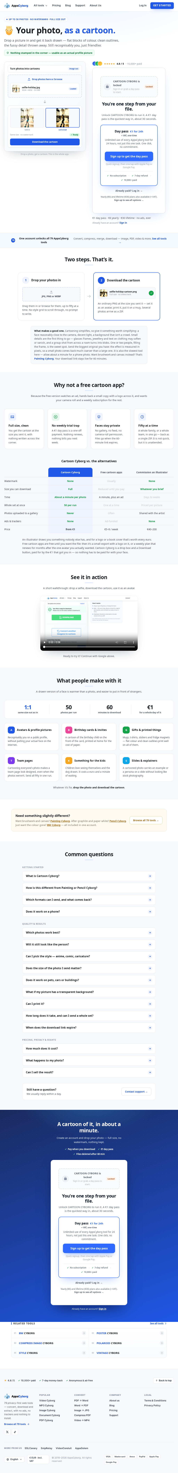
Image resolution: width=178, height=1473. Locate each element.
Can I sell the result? (88, 1072)
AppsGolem (81, 1448)
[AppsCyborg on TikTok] (15, 1432)
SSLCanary (31, 1448)
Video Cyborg (47, 1400)
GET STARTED (162, 5)
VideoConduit (64, 1448)
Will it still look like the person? (88, 944)
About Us (95, 5)
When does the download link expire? (88, 1028)
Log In (143, 5)
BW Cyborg (53, 825)
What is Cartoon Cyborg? (88, 876)
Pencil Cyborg (118, 821)
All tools (39, 5)
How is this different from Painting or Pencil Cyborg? (88, 888)
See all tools (156, 1323)
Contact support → (136, 1091)
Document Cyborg (49, 1415)
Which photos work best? (88, 933)
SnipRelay (46, 1448)
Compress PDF (82, 1415)
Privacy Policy (152, 1405)
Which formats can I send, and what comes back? (88, 900)
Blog (68, 5)
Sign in (123, 222)
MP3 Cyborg (46, 1405)
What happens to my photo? (88, 1060)
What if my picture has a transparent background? (88, 992)
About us (114, 1400)
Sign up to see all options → (129, 200)
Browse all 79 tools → (146, 820)
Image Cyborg (47, 1410)
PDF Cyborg (46, 1420)
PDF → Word (81, 1400)
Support (80, 5)
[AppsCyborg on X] (7, 1432)
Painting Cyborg (44, 358)
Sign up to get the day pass (129, 156)
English (14, 1459)
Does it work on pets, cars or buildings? (88, 980)
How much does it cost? (88, 1049)
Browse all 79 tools (15, 1424)
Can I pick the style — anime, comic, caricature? (88, 956)
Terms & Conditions (155, 1400)
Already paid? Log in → (129, 190)
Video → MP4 (82, 1420)
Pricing (56, 5)
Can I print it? (88, 1004)
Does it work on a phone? (88, 912)
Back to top (165, 1380)
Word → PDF (81, 1405)
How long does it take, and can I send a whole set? (88, 1016)
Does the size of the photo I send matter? (88, 968)
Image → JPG (81, 1410)
